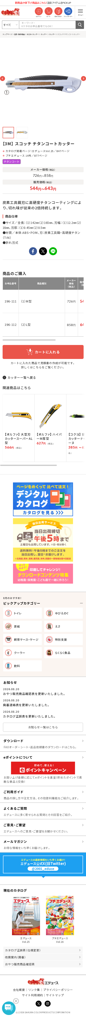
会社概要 (19, 990)
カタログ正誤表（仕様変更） (23, 950)
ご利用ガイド (13, 791)
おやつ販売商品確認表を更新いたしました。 (34, 694)
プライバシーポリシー (58, 990)
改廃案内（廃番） (15, 957)
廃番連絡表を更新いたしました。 (26, 705)
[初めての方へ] (58, 11)
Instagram (48, 1004)
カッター (44, 34)
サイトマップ (55, 995)
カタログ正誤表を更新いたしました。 (29, 716)
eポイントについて (18, 757)
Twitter (39, 1004)
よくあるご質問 (15, 808)
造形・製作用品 (19, 34)
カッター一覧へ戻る (22, 377)
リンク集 (34, 990)
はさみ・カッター (33, 34)
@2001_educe (43, 869)
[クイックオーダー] (68, 11)
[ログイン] (39, 11)
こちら (37, 367)
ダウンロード (13, 740)
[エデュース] (10, 12)
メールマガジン (15, 841)
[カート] (48, 11)
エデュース (43, 981)
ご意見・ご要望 (14, 824)
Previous (2, 78)
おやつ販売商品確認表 (20, 964)
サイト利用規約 (32, 995)
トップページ (7, 34)
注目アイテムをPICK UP (43, 3)
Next (83, 78)
